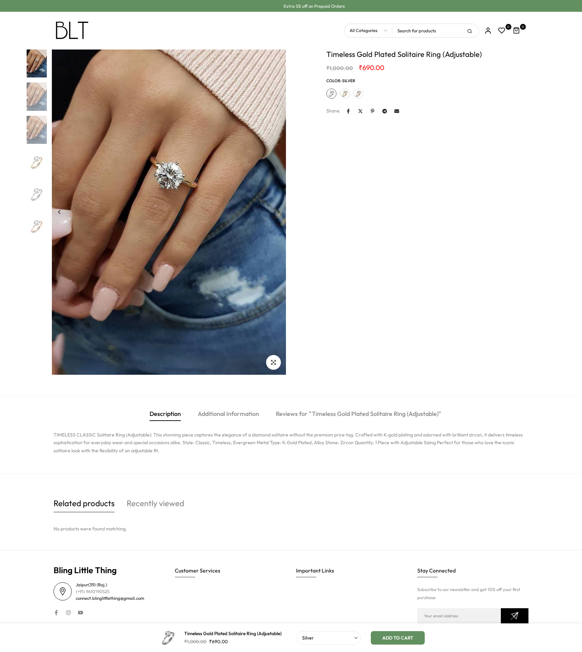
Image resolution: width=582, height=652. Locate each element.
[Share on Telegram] (384, 111)
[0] (502, 30)
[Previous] (64, 212)
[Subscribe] (514, 615)
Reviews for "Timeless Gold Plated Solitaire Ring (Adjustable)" (358, 414)
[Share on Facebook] (348, 111)
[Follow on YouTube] (80, 612)
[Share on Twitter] (360, 111)
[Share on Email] (396, 111)
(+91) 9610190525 (92, 591)
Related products (84, 503)
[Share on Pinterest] (372, 111)
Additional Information (228, 414)
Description (165, 414)
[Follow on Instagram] (68, 612)
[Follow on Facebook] (56, 612)
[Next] (273, 212)
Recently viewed (155, 503)
